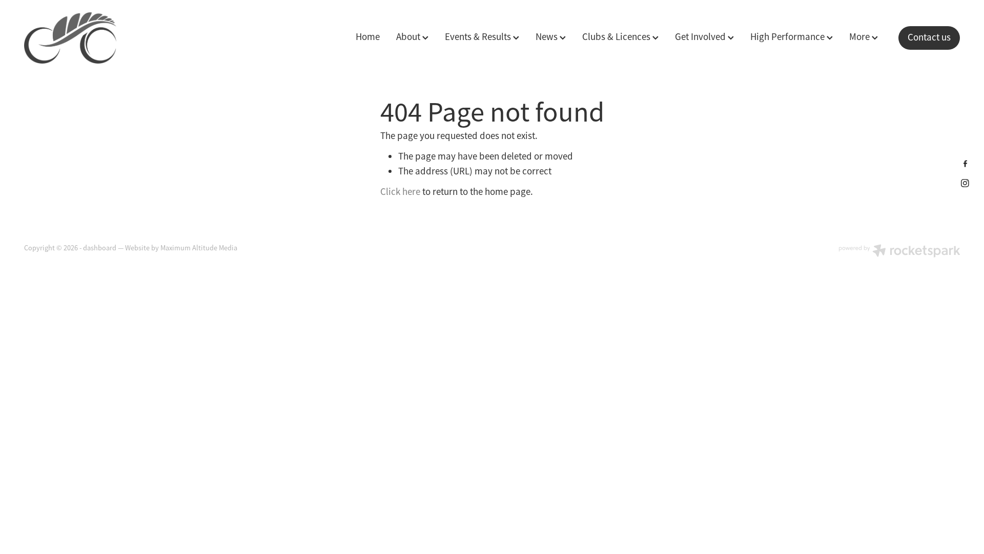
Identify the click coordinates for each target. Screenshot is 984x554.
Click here (400, 192)
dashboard (99, 247)
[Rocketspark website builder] (899, 252)
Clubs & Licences (617, 37)
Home (368, 37)
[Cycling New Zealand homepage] (117, 38)
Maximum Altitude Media (198, 247)
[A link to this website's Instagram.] (965, 182)
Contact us (929, 37)
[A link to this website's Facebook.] (965, 163)
